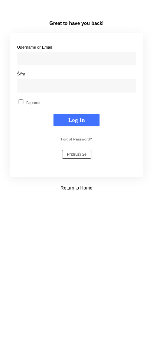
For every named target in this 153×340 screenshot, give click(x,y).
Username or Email (34, 47)
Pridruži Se (77, 154)
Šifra (21, 74)
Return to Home (76, 188)
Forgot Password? (76, 139)
